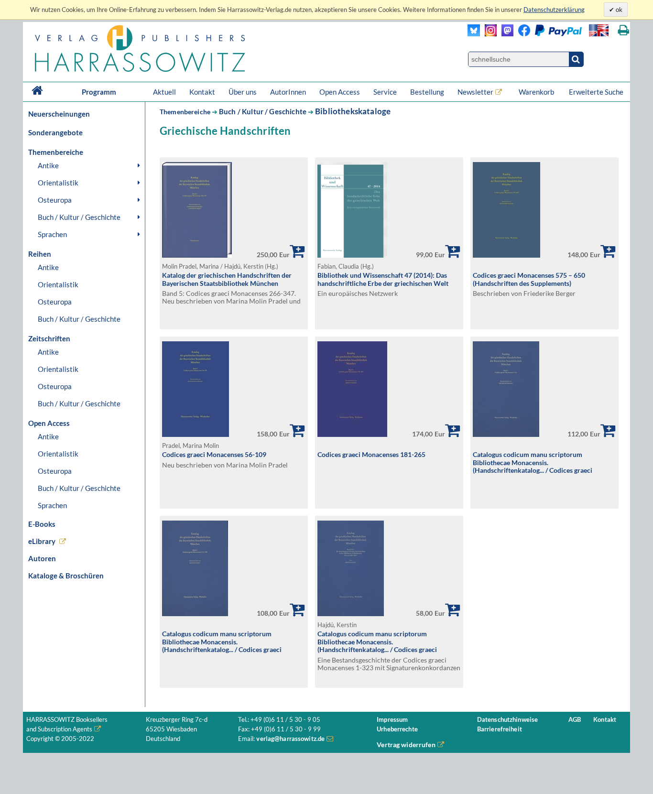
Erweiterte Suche (596, 91)
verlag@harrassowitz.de (290, 738)
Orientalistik (58, 182)
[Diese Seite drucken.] (623, 30)
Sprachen (52, 234)
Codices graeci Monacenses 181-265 (371, 454)
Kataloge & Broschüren (66, 575)
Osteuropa (55, 200)
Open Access (339, 91)
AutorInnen (288, 91)
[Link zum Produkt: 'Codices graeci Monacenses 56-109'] (195, 434)
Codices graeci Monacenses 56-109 (214, 454)
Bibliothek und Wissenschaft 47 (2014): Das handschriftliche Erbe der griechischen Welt (382, 279)
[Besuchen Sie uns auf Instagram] (488, 34)
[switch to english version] (599, 30)
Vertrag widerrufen (406, 744)
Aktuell (164, 91)
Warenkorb (537, 91)
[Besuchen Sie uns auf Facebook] (521, 34)
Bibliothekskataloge (353, 111)
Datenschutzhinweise (507, 719)
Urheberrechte (397, 729)
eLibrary (41, 541)
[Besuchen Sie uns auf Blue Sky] (474, 34)
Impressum (392, 719)
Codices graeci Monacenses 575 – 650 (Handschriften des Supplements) (529, 279)
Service (385, 91)
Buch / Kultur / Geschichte (79, 217)
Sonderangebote (55, 132)
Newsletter (475, 91)
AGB (574, 719)
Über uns (243, 91)
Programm (99, 91)
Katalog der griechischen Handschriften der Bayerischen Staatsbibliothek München (227, 279)
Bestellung (427, 91)
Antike (48, 165)
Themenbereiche (185, 112)
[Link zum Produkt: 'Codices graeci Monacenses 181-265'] (352, 434)
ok (618, 9)
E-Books (41, 524)
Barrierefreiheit (499, 729)
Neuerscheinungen (59, 113)
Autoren (42, 558)
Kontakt (202, 91)
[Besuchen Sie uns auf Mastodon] (505, 34)
